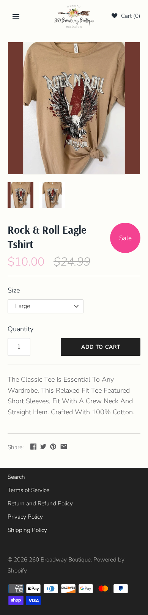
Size (14, 290)
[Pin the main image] (53, 446)
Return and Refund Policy (40, 503)
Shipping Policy (27, 530)
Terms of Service (28, 490)
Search (16, 477)
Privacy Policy (25, 517)
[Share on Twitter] (43, 446)
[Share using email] (64, 446)
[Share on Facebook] (33, 446)
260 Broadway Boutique (60, 559)
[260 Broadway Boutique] (74, 16)
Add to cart (100, 347)
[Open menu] (16, 16)
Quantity (20, 328)
